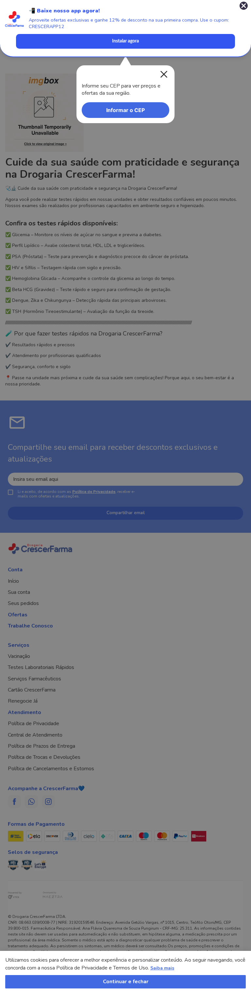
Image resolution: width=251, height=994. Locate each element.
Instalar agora (125, 41)
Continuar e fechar (125, 981)
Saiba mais (162, 968)
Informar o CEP (125, 110)
